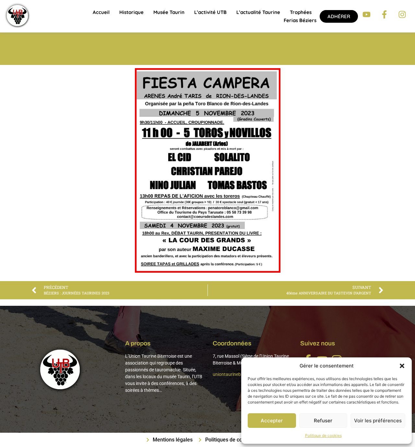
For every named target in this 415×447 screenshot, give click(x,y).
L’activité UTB (210, 12)
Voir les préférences (378, 420)
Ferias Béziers (300, 20)
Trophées (301, 12)
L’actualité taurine (258, 12)
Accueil (101, 12)
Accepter (272, 420)
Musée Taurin (168, 12)
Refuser (323, 420)
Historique (131, 12)
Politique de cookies (323, 435)
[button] (402, 366)
